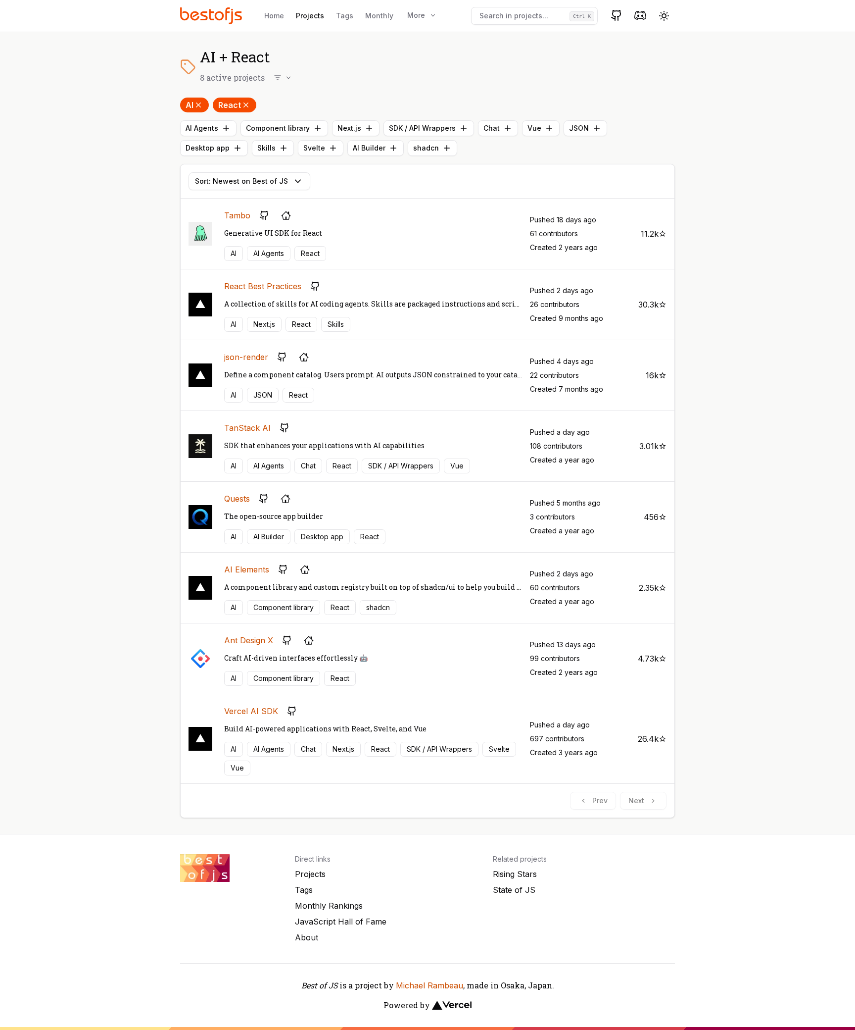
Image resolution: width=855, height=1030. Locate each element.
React (229, 105)
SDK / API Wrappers (422, 128)
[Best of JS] (212, 15)
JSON (579, 128)
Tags (344, 15)
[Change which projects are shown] (283, 78)
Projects (310, 15)
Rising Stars (515, 874)
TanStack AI (247, 428)
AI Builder (369, 148)
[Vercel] (452, 1005)
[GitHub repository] (264, 215)
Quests (237, 499)
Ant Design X (248, 640)
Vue (534, 128)
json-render (246, 357)
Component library (278, 128)
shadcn (426, 148)
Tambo (237, 215)
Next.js (349, 128)
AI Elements (246, 569)
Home (274, 15)
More (416, 15)
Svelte (314, 148)
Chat (491, 128)
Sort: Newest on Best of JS (241, 181)
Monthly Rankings (329, 906)
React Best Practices (262, 286)
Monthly (379, 15)
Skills (266, 148)
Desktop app (208, 148)
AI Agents (202, 128)
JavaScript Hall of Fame (340, 922)
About (306, 937)
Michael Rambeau (429, 985)
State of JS (514, 890)
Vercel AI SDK (251, 711)
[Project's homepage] (286, 215)
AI (189, 105)
